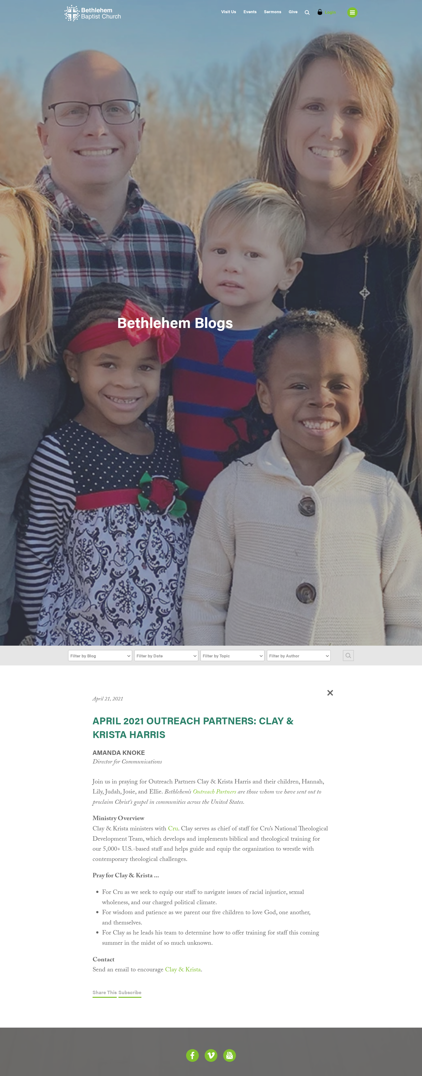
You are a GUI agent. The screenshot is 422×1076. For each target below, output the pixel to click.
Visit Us (228, 11)
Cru (173, 829)
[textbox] (100, 655)
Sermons (272, 11)
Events (250, 11)
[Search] (348, 655)
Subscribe (129, 993)
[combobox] (100, 655)
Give (293, 11)
